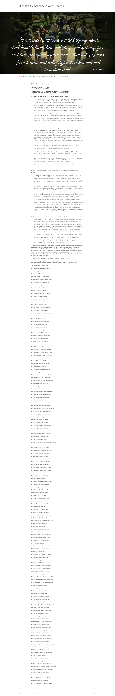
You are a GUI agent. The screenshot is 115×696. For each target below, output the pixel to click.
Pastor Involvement (64, 76)
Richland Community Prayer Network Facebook (92, 6)
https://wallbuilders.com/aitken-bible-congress (63, 102)
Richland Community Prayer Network (41, 5)
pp (72, 76)
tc (74, 76)
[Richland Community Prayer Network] (57, 12)
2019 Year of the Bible (25, 76)
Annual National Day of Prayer (41, 76)
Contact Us (54, 76)
